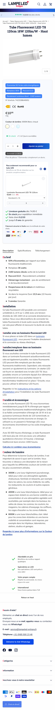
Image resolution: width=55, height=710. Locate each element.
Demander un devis (14, 154)
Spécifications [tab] (24, 250)
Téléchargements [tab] (43, 250)
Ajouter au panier (36, 146)
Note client (17, 217)
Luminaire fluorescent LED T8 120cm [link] (22, 192)
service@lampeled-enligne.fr (23, 629)
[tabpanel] (27, 396)
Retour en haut (27, 597)
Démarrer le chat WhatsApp (18, 642)
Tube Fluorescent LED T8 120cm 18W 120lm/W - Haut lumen (24, 23)
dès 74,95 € (23, 211)
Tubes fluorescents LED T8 (38, 21)
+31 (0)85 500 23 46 (22, 634)
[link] (26, 183)
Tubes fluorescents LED (18, 21)
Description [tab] (8, 250)
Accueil (5, 21)
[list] (27, 57)
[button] (51, 4)
